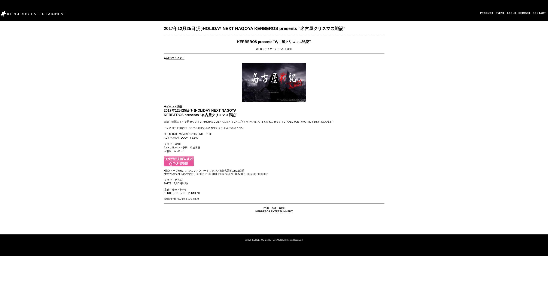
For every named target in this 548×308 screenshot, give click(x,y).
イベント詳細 (284, 48)
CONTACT (539, 13)
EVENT (500, 13)
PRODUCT (487, 13)
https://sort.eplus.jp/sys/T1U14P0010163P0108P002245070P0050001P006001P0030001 (216, 174)
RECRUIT (524, 13)
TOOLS (511, 13)
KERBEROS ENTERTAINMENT (274, 211)
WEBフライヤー (265, 48)
